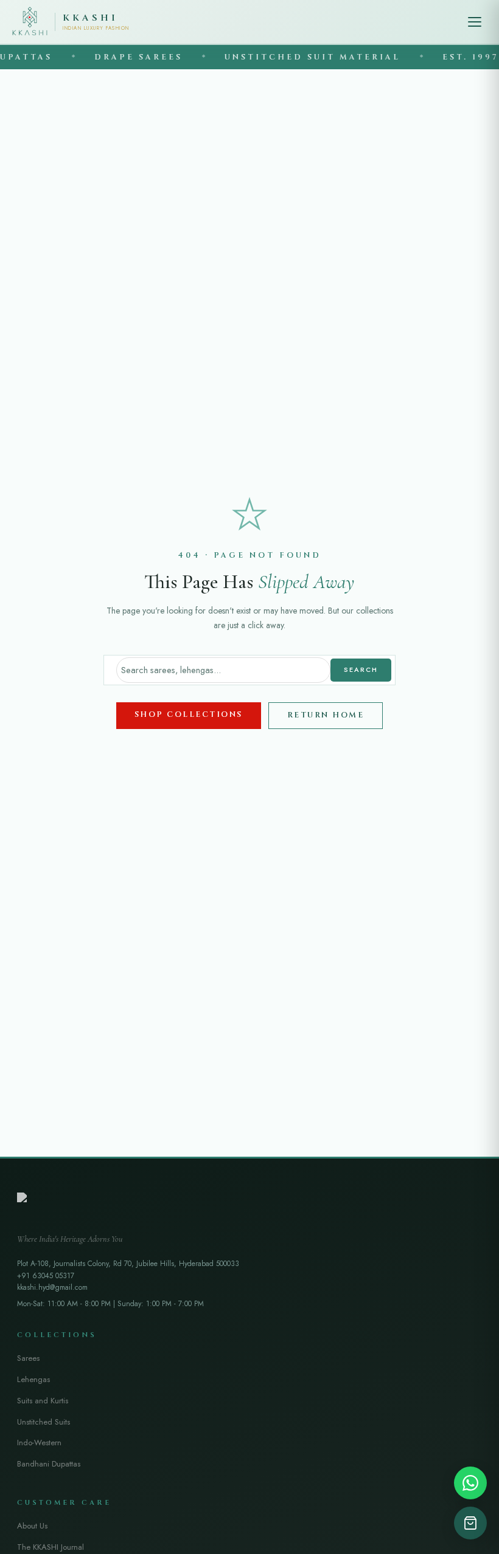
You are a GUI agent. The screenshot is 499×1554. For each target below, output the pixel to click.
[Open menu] (474, 22)
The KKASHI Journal (50, 1547)
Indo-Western (39, 1442)
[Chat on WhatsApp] (470, 1483)
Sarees (28, 1358)
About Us (32, 1526)
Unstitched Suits (43, 1422)
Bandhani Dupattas (48, 1464)
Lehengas (33, 1379)
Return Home (326, 715)
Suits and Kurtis (42, 1400)
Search (361, 669)
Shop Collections (188, 715)
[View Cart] (470, 1523)
